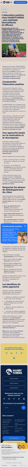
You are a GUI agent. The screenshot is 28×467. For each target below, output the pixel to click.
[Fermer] (25, 226)
